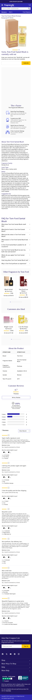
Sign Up (26, 646)
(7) (19, 49)
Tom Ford (5, 18)
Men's (10, 12)
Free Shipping (27, 12)
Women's (4, 12)
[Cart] (29, 5)
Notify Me (26, 63)
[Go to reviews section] (15, 50)
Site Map (8, 691)
